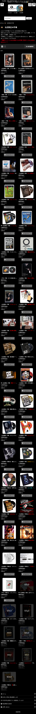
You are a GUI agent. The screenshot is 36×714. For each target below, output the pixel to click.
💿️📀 (27, 2)
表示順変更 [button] (30, 46)
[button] (2, 4)
